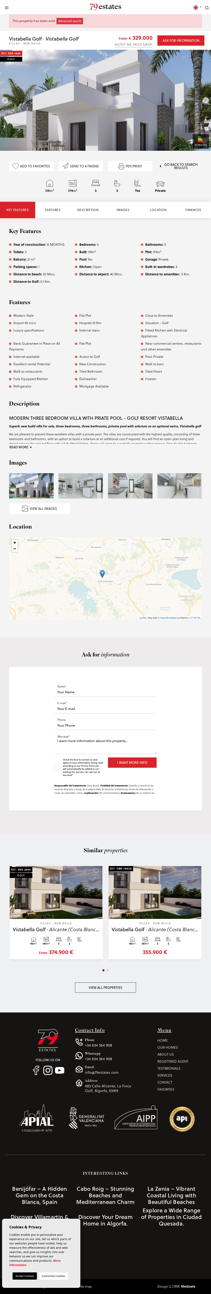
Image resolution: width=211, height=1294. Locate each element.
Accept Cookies (24, 1276)
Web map (84, 1286)
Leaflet (142, 617)
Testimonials (169, 1068)
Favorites (165, 1089)
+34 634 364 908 (98, 1042)
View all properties (105, 987)
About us (165, 1054)
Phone (61, 719)
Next (207, 100)
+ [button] (14, 542)
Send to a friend (84, 166)
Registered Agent (172, 1061)
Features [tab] (53, 210)
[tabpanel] (56, 914)
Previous (4, 100)
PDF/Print (134, 166)
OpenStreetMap (168, 617)
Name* (61, 686)
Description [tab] (88, 210)
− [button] (14, 548)
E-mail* (62, 703)
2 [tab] (108, 970)
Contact (164, 1082)
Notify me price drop (133, 44)
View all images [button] (43, 508)
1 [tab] (103, 970)
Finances (193, 210)
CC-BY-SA (195, 617)
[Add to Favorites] (96, 870)
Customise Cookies (53, 1276)
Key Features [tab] (17, 210)
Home (162, 1040)
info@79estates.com (101, 1070)
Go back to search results (181, 166)
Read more (19, 447)
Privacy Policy (88, 766)
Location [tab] (158, 210)
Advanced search (69, 21)
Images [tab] (123, 210)
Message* (63, 736)
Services (164, 1075)
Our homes (167, 1047)
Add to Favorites (35, 166)
